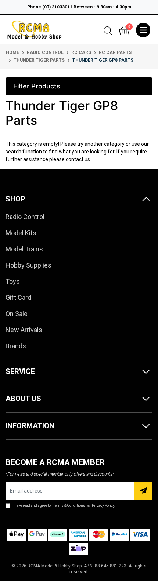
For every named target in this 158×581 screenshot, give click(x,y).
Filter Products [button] (36, 86)
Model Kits (21, 233)
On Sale (17, 313)
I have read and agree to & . (63, 506)
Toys (13, 281)
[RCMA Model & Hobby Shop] (34, 29)
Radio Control (25, 217)
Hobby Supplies (28, 265)
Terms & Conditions (69, 506)
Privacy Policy (103, 506)
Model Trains (24, 249)
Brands (16, 346)
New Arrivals (24, 330)
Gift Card (18, 297)
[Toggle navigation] (143, 30)
